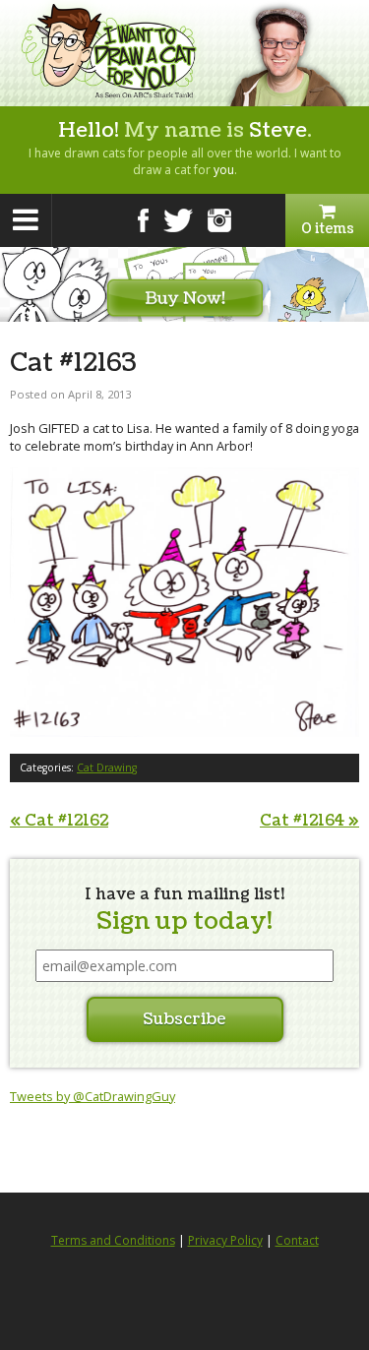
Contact (297, 1240)
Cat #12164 (309, 820)
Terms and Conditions (113, 1240)
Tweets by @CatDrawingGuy (92, 1096)
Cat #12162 (59, 820)
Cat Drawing (107, 767)
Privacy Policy (225, 1240)
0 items (327, 228)
